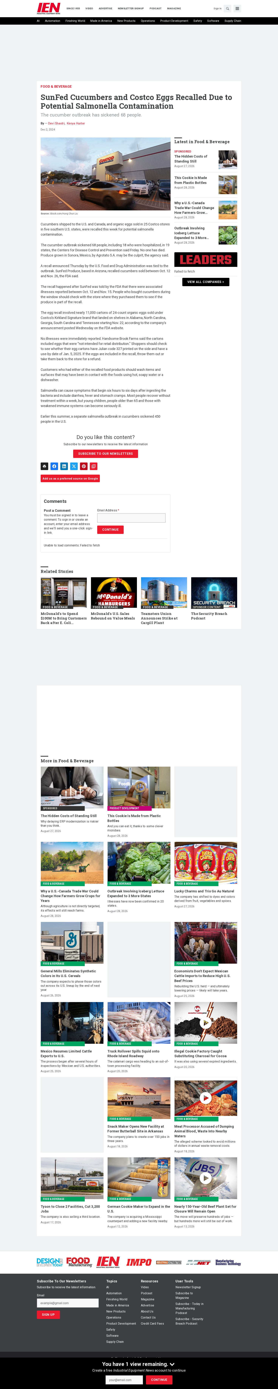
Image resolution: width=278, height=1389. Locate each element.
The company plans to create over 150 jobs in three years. (138, 1139)
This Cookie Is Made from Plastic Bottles (190, 180)
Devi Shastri (56, 123)
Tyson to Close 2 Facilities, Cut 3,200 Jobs (70, 1209)
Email (40, 1295)
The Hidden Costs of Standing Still (190, 158)
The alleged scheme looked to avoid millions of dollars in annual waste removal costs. (205, 1144)
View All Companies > (205, 282)
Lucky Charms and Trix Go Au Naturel (204, 891)
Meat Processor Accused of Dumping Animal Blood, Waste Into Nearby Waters (204, 1131)
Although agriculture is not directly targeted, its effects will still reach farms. (70, 908)
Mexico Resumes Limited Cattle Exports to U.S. (66, 1053)
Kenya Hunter (76, 123)
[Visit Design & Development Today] (50, 1262)
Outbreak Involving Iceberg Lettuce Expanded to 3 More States (190, 233)
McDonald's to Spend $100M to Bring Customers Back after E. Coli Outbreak (64, 618)
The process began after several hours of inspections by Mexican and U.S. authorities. (71, 1063)
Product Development (124, 808)
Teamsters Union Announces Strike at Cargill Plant (159, 618)
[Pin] (84, 466)
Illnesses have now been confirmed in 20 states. (135, 903)
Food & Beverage (56, 86)
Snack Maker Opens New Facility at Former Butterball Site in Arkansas (135, 1128)
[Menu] (237, 8)
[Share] (54, 466)
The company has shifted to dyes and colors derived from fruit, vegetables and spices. (204, 899)
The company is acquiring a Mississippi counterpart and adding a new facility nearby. (137, 1219)
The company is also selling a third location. (70, 1217)
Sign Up (48, 1314)
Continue (159, 1380)
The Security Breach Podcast (209, 616)
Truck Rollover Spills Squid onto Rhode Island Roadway (133, 1053)
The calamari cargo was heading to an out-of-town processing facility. (138, 1063)
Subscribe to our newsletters (105, 453)
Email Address (108, 510)
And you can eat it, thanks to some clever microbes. (135, 828)
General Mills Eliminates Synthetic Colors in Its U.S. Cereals (68, 973)
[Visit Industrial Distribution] (169, 1262)
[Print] (44, 466)
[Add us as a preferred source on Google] (93, 466)
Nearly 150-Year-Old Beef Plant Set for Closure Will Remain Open (205, 1209)
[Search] (227, 8)
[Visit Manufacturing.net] (198, 1262)
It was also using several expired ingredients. (205, 1061)
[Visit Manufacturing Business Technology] (228, 1262)
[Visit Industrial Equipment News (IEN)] (108, 1262)
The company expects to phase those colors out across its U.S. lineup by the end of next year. (71, 986)
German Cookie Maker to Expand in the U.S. (138, 1209)
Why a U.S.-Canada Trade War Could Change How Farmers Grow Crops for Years (194, 208)
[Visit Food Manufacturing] (79, 1262)
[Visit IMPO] (139, 1262)
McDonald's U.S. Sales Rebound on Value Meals (113, 616)
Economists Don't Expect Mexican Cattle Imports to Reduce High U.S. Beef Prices (202, 976)
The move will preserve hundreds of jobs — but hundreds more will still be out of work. (203, 1219)
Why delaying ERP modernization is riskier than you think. (70, 823)
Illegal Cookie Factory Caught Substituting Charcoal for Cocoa (200, 1053)
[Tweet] (74, 466)
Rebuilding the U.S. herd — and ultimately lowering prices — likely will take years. (202, 988)
